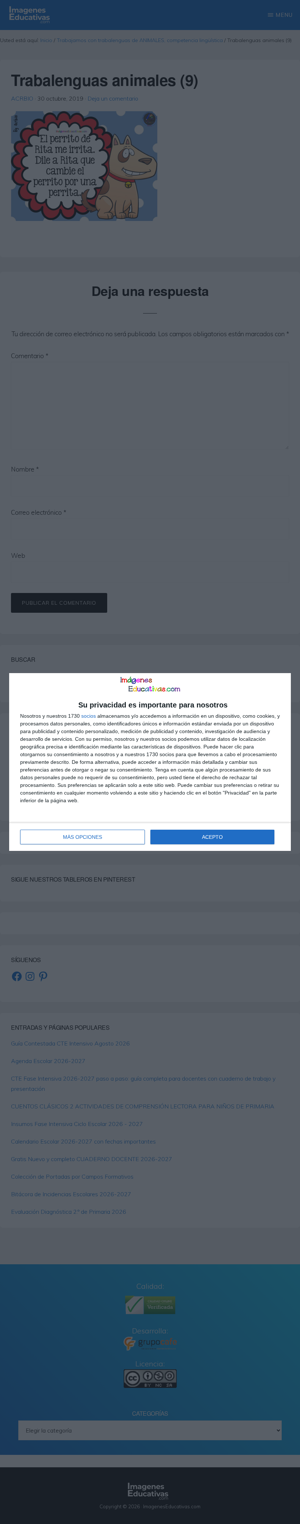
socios (88, 715)
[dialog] (150, 762)
